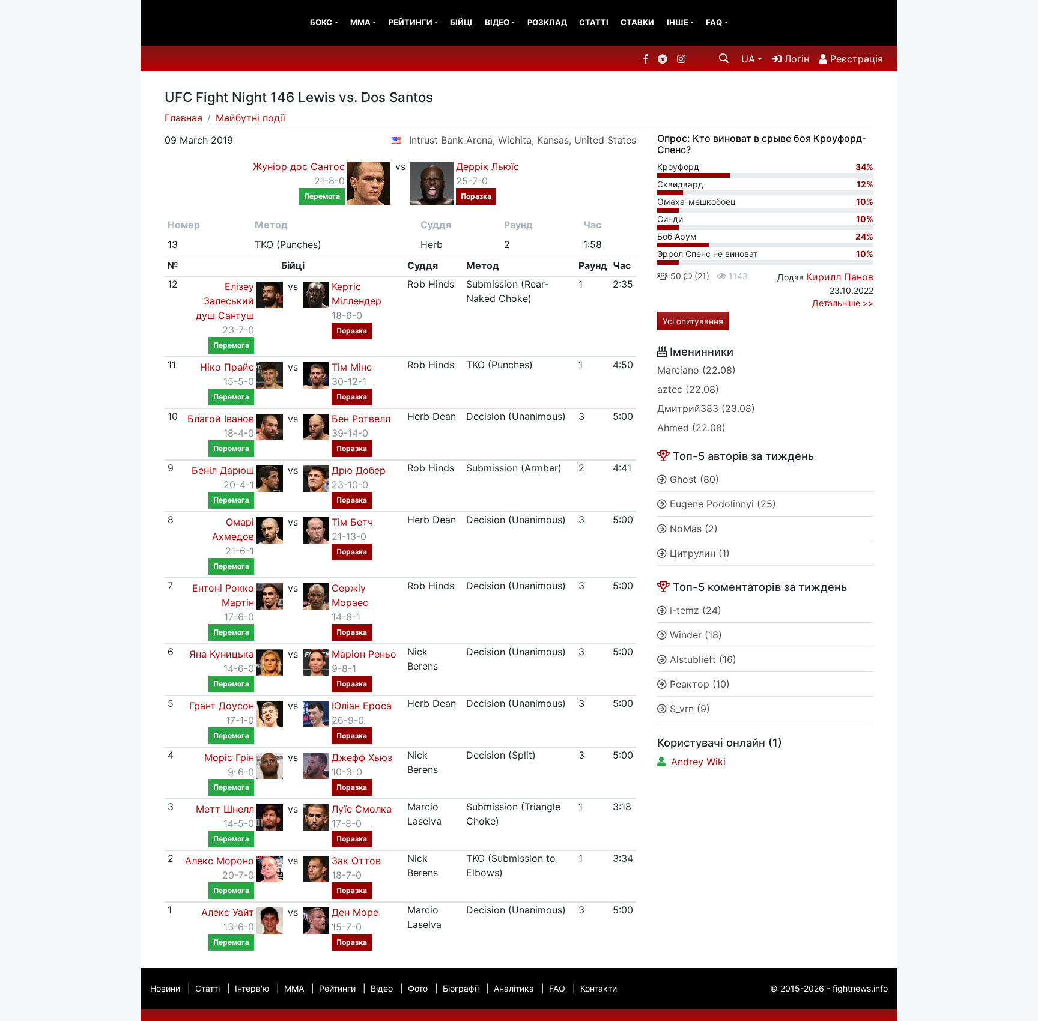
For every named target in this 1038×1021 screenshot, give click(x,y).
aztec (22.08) (688, 389)
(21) (700, 276)
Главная (183, 118)
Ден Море (355, 912)
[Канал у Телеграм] (662, 59)
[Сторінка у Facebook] (646, 59)
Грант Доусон (221, 706)
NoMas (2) (692, 529)
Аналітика (514, 988)
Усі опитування (693, 321)
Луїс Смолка (362, 809)
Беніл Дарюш (223, 470)
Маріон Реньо (364, 654)
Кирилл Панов (839, 277)
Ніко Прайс (227, 367)
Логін (795, 59)
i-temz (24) (694, 610)
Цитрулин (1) (698, 553)
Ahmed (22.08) (691, 428)
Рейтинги (410, 22)
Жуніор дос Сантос (299, 166)
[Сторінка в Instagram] (681, 59)
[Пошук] (723, 58)
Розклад (547, 22)
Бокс (321, 22)
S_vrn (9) (688, 709)
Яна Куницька (221, 654)
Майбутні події (250, 118)
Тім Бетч (352, 522)
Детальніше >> (842, 303)
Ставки (637, 22)
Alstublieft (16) (701, 659)
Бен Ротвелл (361, 419)
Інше (677, 22)
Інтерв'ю (252, 988)
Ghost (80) (693, 479)
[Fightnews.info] (190, 23)
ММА (360, 22)
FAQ (714, 22)
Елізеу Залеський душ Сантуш (225, 300)
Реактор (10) (698, 684)
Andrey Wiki (698, 762)
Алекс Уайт (227, 912)
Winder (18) (694, 635)
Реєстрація (855, 59)
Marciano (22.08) (696, 370)
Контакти (598, 988)
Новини (165, 988)
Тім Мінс (352, 367)
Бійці (461, 22)
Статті (594, 22)
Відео (497, 22)
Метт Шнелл (225, 809)
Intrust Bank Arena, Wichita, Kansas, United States (522, 140)
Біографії (461, 988)
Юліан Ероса (362, 706)
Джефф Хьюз (362, 757)
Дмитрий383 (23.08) (706, 408)
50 (674, 276)
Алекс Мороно (219, 861)
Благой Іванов (220, 419)
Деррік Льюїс (487, 166)
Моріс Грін (229, 757)
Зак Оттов (356, 861)
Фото (418, 988)
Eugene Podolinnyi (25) (721, 504)
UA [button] (748, 59)
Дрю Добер (359, 470)
